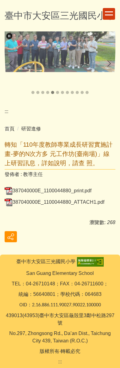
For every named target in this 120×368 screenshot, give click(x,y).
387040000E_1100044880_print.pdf (52, 190)
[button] (9, 36)
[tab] (32, 92)
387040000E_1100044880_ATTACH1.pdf (58, 202)
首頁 (9, 128)
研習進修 (31, 128)
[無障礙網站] (90, 261)
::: (6, 111)
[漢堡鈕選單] (109, 14)
